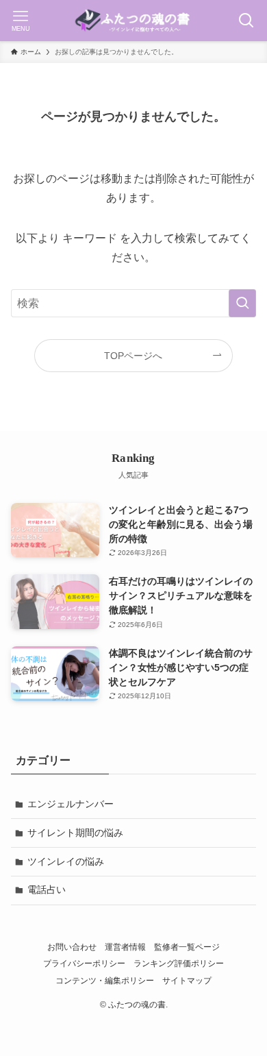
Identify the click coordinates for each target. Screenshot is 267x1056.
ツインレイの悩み (65, 861)
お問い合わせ (72, 946)
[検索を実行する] (242, 303)
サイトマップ (187, 980)
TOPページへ (133, 355)
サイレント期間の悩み (75, 832)
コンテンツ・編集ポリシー (104, 980)
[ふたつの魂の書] (133, 20)
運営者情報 (125, 946)
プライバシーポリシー (84, 963)
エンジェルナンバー (70, 803)
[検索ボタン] (246, 20)
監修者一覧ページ (187, 946)
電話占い (46, 889)
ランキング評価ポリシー (179, 963)
